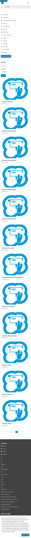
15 (16, 432)
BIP (1, 456)
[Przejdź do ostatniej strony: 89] (29, 432)
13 (12, 432)
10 (5, 432)
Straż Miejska (3, 489)
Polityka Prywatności (5, 509)
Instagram (4, 454)
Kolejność (3, 69)
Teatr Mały (3, 464)
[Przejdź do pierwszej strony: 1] (1, 432)
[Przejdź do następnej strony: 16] (27, 432)
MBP (1, 461)
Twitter (4, 448)
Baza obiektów (7, 6)
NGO (2, 486)
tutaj (3, 528)
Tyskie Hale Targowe (5, 494)
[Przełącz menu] (28, 3)
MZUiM (2, 476)
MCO (2, 471)
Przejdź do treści (3, 0)
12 (10, 432)
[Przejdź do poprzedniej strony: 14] (4, 432)
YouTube (4, 451)
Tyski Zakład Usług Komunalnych (7, 501)
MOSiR (2, 481)
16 (18, 432)
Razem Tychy (3, 484)
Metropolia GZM (4, 474)
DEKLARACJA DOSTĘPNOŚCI (6, 504)
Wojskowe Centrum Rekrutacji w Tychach (9, 499)
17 (20, 432)
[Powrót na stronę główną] (2, 7)
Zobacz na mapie (6, 56)
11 (7, 432)
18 (23, 432)
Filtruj (3, 75)
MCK (1, 459)
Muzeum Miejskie (4, 469)
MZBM (2, 479)
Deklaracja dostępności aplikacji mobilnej (9, 506)
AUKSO (2, 466)
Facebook (4, 446)
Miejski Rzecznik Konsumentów (7, 491)
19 (25, 432)
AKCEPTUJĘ (25, 535)
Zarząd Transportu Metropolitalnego (8, 496)
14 (14, 432)
